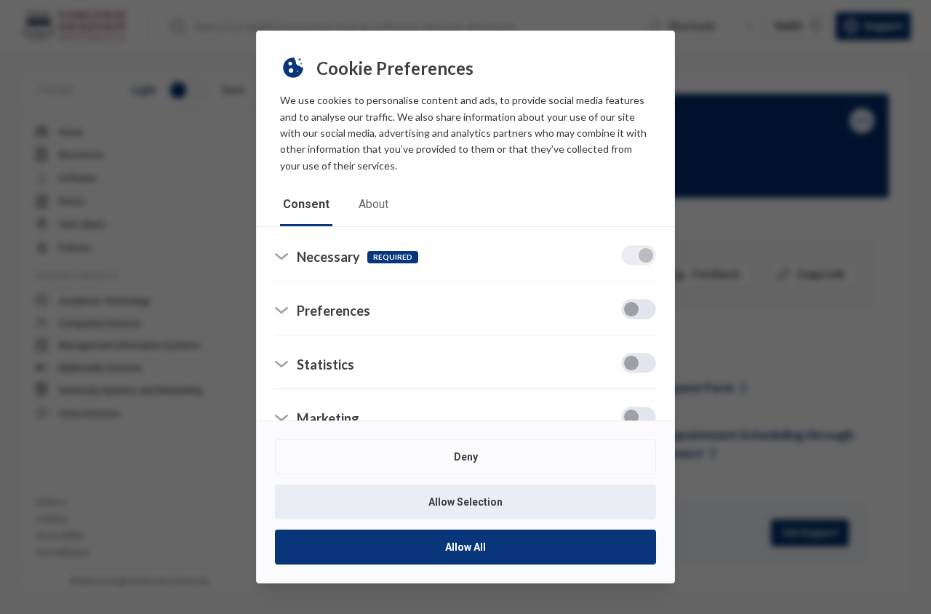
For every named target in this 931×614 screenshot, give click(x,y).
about (373, 204)
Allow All (465, 547)
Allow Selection (465, 502)
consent (306, 204)
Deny (466, 457)
